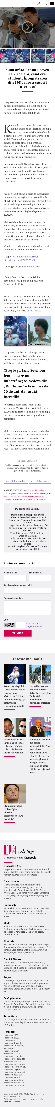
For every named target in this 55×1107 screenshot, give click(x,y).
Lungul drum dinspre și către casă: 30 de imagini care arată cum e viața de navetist (28, 528)
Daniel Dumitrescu (29, 460)
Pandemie (12, 1025)
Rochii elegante (36, 929)
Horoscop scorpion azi (14, 1066)
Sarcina (7, 944)
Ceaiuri (15, 944)
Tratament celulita (26, 913)
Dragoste (8, 869)
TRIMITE (17, 633)
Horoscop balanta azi (14, 1080)
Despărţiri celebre (24, 1022)
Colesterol (22, 947)
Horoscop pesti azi (13, 1074)
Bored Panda (33, 310)
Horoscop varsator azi (14, 1072)
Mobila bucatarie (12, 1001)
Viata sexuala (29, 869)
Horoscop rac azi (12, 1053)
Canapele (8, 1004)
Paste (15, 980)
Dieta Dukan (23, 962)
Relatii (40, 869)
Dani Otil (34, 890)
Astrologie (8, 1048)
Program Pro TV (30, 895)
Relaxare (34, 962)
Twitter (20, 135)
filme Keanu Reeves (25, 496)
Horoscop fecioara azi (14, 1058)
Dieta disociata (26, 967)
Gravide (32, 1006)
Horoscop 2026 (11, 1035)
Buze (32, 911)
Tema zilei (39, 1019)
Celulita (39, 911)
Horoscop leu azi (12, 1077)
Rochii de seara (18, 926)
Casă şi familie (12, 998)
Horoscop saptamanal (14, 1085)
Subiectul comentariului (18, 585)
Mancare (8, 980)
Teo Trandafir (36, 887)
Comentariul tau (13, 598)
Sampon (25, 911)
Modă (7, 923)
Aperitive (8, 986)
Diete (6, 962)
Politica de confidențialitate (15, 1099)
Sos (34, 980)
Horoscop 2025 (11, 1037)
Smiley (43, 890)
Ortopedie (19, 952)
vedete (26, 490)
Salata (40, 980)
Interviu (18, 1019)
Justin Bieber (34, 892)
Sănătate (9, 941)
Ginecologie (43, 944)
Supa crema (43, 983)
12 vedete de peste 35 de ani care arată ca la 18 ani (27, 534)
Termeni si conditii (35, 1099)
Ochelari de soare (34, 931)
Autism (17, 1009)
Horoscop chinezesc (13, 1045)
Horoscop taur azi (12, 1061)
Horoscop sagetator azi (15, 1069)
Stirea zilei (28, 1019)
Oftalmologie (30, 949)
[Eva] (9, 3)
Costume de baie (12, 929)
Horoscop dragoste (13, 1043)
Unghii (18, 908)
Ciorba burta (31, 988)
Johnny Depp (22, 887)
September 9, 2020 (30, 266)
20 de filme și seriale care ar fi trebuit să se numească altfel (27, 548)
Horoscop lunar (11, 1050)
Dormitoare (19, 1004)
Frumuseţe (10, 905)
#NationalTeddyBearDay (24, 256)
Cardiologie (17, 949)
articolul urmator (40, 481)
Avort (39, 949)
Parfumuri (27, 908)
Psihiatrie (29, 952)
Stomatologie (10, 947)
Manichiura (14, 911)
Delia (13, 892)
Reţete (7, 977)
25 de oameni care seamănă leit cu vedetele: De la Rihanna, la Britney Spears (27, 541)
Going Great (40, 496)
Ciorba (22, 980)
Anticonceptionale (37, 947)
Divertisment (11, 881)
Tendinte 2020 (11, 934)
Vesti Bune (39, 1022)
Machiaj (45, 908)
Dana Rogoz (23, 890)
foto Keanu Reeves (38, 493)
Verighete (20, 931)
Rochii (11, 908)
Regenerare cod (34, 626)
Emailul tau (35, 572)
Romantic (18, 869)
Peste (29, 980)
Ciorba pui (19, 988)
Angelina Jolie (10, 890)
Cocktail (32, 983)
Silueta (37, 967)
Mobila (46, 1001)
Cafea (47, 980)
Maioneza (25, 986)
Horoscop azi (10, 1040)
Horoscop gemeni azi (14, 1056)
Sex (22, 872)
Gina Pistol (21, 892)
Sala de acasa (21, 970)
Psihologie (31, 944)
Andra (7, 892)
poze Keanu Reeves (20, 493)
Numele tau (11, 572)
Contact (16, 1101)
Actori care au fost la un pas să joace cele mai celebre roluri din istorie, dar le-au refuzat (14, 746)
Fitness (13, 962)
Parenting (46, 1004)
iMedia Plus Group (31, 1094)
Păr (5, 908)
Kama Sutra (30, 872)
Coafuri (36, 908)
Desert (16, 986)
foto (32, 490)
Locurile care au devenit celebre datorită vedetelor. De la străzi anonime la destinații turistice (39, 694)
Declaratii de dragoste (26, 874)
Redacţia (7, 1101)
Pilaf (33, 986)
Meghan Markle (11, 884)
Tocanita (23, 983)
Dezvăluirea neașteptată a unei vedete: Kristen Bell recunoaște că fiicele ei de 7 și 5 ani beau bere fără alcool (27, 518)
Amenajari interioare (31, 1001)
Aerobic (19, 965)
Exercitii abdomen (32, 965)
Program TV (16, 895)
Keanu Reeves (41, 490)
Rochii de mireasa (35, 926)
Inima (22, 944)
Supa (6, 983)
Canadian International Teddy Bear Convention (25, 499)
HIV (11, 952)
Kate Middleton (27, 884)
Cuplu (47, 869)
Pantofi (24, 929)
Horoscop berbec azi (14, 1082)
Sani (6, 911)
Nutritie (46, 965)
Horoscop (9, 1031)
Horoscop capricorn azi (15, 1064)
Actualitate (10, 1016)
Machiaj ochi (10, 913)
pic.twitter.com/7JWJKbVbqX (19, 260)
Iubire (7, 872)
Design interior (33, 1004)
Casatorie (15, 872)
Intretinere (9, 965)
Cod (6, 619)
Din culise (8, 1019)
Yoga (42, 962)
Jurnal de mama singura (15, 1006)
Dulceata (14, 983)
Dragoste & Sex (12, 866)
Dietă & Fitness (12, 959)
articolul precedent (16, 481)
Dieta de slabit (11, 967)
